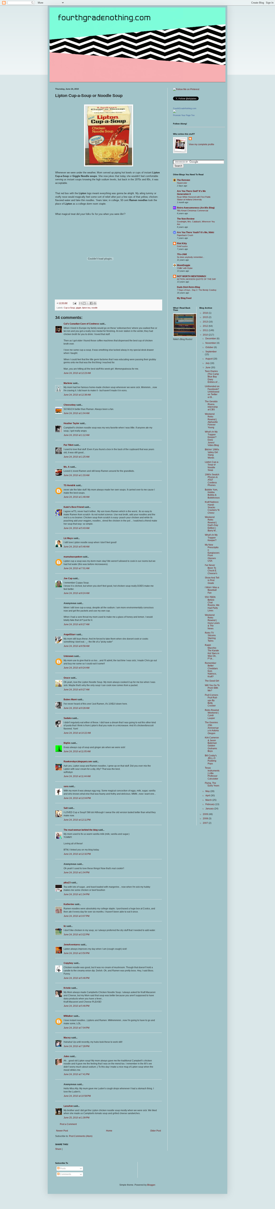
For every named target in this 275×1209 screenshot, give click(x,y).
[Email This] (80, 303)
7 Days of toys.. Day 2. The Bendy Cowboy (196, 290)
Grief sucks (182, 246)
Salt (66, 808)
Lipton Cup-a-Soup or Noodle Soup (212, 466)
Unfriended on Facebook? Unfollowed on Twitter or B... (212, 392)
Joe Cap (68, 578)
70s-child (182, 254)
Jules (66, 1056)
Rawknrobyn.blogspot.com (78, 761)
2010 (206, 334)
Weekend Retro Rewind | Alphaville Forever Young (211, 421)
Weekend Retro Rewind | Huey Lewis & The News (212, 622)
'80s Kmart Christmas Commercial (192, 210)
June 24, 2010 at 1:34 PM (76, 894)
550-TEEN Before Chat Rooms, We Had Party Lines (212, 604)
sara (66, 786)
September (211, 351)
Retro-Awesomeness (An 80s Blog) (196, 207)
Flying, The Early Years (212, 784)
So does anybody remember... (190, 257)
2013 (206, 321)
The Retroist (183, 180)
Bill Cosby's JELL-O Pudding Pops (211, 759)
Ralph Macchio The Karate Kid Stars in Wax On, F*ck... (212, 652)
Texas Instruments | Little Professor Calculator (212, 773)
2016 (206, 313)
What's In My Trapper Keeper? (211, 538)
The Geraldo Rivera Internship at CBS (211, 405)
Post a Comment (68, 1124)
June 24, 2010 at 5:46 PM (76, 978)
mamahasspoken (73, 556)
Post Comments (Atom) (80, 1136)
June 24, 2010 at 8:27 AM (76, 624)
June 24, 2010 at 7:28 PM (76, 1046)
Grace (67, 678)
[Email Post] (74, 303)
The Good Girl (212, 681)
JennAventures (72, 944)
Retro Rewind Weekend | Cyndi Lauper (212, 714)
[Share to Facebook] (91, 303)
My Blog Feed (184, 298)
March (208, 800)
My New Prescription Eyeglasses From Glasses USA (212, 552)
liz (65, 926)
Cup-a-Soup (69, 308)
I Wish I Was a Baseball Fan (212, 590)
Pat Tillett (69, 445)
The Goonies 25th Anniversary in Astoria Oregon (212, 728)
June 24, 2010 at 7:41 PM (76, 1074)
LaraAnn (68, 1106)
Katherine (69, 904)
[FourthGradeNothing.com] (174, 112)
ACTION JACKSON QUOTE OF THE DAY (196, 279)
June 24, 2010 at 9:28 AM (76, 708)
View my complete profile (201, 144)
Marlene (68, 383)
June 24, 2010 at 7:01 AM (76, 568)
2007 (206, 823)
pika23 (67, 882)
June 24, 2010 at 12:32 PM (77, 854)
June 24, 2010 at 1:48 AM (76, 497)
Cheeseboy (70, 405)
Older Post (155, 1130)
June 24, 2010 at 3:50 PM (76, 953)
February (210, 804)
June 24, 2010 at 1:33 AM (76, 475)
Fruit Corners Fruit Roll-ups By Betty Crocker (211, 700)
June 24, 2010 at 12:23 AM (77, 373)
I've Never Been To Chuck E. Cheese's (211, 569)
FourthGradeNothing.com (184, 108)
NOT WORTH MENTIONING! (191, 276)
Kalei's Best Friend (74, 507)
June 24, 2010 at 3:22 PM (76, 934)
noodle (94, 308)
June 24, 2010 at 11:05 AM (77, 751)
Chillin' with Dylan (184, 268)
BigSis (67, 743)
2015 (206, 317)
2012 (206, 326)
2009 (206, 814)
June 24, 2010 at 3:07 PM (76, 916)
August (209, 358)
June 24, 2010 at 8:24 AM (76, 593)
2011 (206, 330)
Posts (62, 1168)
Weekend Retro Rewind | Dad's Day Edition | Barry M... (211, 524)
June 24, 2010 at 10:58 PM (77, 1096)
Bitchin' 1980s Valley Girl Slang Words (212, 453)
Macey (67, 1037)
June (208, 367)
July (207, 363)
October (209, 347)
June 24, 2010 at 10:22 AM (77, 733)
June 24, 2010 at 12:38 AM (77, 394)
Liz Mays (68, 538)
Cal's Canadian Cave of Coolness (81, 323)
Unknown (69, 656)
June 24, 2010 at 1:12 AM (76, 435)
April (208, 795)
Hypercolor (182, 183)
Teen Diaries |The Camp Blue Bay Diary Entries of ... (212, 376)
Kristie (67, 988)
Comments (65, 1174)
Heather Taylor (71, 423)
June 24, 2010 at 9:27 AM (76, 689)
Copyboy (68, 963)
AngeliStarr (70, 634)
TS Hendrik (69, 485)
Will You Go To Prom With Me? (212, 688)
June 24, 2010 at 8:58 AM (76, 646)
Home (109, 1130)
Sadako (68, 718)
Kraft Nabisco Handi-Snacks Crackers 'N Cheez (212, 507)
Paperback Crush (185, 235)
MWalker (68, 1016)
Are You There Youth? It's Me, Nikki (195, 232)
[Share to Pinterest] (95, 303)
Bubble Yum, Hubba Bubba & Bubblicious (212, 493)
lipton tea (86, 308)
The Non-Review (185, 218)
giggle (78, 308)
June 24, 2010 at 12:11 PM (77, 820)
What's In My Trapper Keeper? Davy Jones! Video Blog (212, 438)
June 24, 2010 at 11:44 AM (77, 776)
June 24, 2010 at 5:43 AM (76, 528)
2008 (206, 818)
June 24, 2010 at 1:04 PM (76, 872)
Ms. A (67, 467)
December (211, 338)
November (211, 343)
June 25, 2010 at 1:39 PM (76, 1117)
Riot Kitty (182, 243)
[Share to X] (88, 303)
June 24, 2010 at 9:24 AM (76, 667)
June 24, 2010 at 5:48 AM (76, 546)
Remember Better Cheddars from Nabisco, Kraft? (211, 670)
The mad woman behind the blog (81, 830)
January (209, 808)
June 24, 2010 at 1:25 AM (76, 457)
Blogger (151, 1185)
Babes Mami (70, 699)
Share (58, 1149)
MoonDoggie (183, 265)
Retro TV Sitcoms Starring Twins (210, 636)
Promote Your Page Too (184, 115)
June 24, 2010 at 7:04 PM (76, 1027)
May (207, 791)
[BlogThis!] (84, 303)
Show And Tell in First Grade (212, 580)
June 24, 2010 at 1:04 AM (76, 413)
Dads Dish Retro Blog (188, 287)
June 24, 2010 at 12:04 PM (77, 798)
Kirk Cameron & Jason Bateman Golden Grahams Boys (212, 744)
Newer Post (62, 1130)
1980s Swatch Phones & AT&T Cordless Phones (212, 480)
